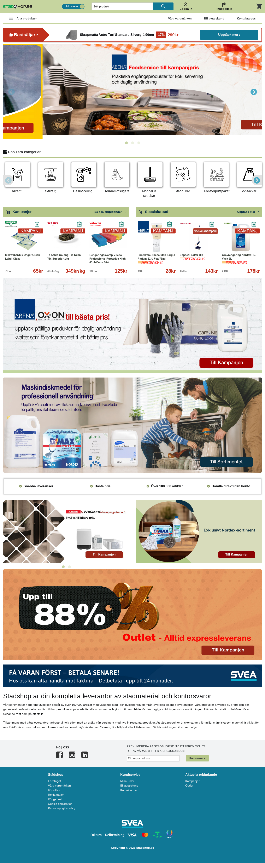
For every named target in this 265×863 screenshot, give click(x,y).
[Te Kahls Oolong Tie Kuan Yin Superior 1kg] (66, 237)
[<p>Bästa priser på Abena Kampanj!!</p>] (132, 325)
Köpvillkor (54, 790)
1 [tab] (126, 143)
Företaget (54, 781)
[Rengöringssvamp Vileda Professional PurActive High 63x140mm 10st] (108, 237)
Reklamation (56, 794)
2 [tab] (132, 143)
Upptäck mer (228, 34)
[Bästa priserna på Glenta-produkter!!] (66, 531)
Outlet (189, 785)
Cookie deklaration (60, 803)
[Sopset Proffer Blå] (199, 237)
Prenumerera (197, 758)
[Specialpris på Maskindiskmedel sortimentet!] (132, 425)
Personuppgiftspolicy (61, 808)
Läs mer (168, 245)
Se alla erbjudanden (108, 211)
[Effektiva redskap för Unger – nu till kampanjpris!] (132, 91)
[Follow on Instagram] (72, 756)
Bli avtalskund (129, 785)
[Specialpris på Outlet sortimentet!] (132, 614)
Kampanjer (192, 781)
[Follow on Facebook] (59, 756)
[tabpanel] (132, 91)
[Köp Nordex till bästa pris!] (199, 531)
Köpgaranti (55, 799)
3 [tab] (139, 143)
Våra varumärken (59, 785)
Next (253, 91)
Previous (11, 91)
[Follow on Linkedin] (84, 756)
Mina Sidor (127, 781)
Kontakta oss (128, 790)
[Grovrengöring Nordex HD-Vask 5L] (241, 237)
